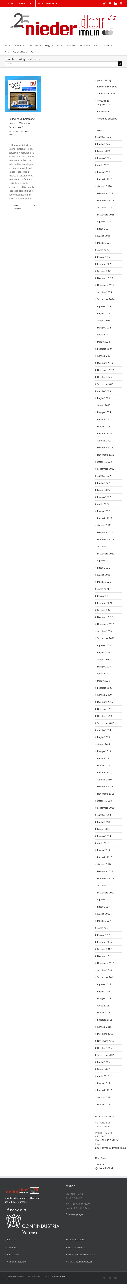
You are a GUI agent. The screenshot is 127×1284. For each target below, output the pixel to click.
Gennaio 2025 (104, 271)
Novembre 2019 (105, 708)
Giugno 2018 (103, 828)
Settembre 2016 (105, 977)
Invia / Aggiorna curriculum (81, 1254)
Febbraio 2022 (104, 518)
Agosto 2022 (104, 475)
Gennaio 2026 (104, 186)
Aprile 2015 (103, 1076)
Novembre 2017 (105, 878)
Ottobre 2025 (104, 207)
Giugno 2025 (103, 235)
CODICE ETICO (59, 1276)
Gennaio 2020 (104, 694)
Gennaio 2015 (104, 1097)
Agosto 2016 (104, 984)
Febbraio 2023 (104, 433)
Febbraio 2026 (104, 179)
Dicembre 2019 (105, 701)
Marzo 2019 (103, 765)
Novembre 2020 (105, 624)
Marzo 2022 (103, 511)
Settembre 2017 (105, 892)
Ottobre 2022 (104, 461)
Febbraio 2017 (104, 941)
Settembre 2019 (105, 723)
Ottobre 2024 (104, 292)
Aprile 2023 (103, 419)
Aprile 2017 (103, 927)
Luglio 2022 (103, 482)
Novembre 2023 (105, 370)
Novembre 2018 (105, 793)
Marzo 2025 (103, 257)
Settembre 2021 (105, 553)
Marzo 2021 (103, 595)
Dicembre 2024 (105, 278)
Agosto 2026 (104, 136)
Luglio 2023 (103, 398)
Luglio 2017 (103, 906)
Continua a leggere (16, 206)
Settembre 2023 (105, 384)
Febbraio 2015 (104, 1090)
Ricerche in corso (76, 1247)
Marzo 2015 (103, 1083)
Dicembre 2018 (105, 786)
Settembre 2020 (105, 638)
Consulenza (12, 1247)
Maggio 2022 (104, 497)
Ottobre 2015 (104, 1047)
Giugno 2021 (103, 574)
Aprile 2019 (103, 758)
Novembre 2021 (105, 539)
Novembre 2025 (105, 200)
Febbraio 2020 (104, 687)
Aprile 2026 (103, 165)
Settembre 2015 (105, 1054)
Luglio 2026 (103, 144)
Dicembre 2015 (105, 1033)
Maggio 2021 (104, 581)
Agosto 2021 (104, 560)
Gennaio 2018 (104, 864)
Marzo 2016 (103, 1012)
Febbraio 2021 (104, 602)
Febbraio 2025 (104, 263)
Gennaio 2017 (104, 949)
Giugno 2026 (103, 150)
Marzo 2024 (103, 341)
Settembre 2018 (105, 807)
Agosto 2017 (104, 899)
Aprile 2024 (103, 334)
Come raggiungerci (75, 1214)
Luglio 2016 (103, 991)
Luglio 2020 (103, 652)
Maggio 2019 (104, 751)
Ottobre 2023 (104, 376)
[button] (32, 52)
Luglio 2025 (103, 228)
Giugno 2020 (103, 659)
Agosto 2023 (104, 391)
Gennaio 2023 (104, 440)
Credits (7, 1279)
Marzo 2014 (103, 1104)
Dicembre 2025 (105, 193)
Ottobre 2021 (104, 546)
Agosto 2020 (104, 645)
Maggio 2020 (104, 666)
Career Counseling (106, 93)
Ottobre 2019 (104, 715)
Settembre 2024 (105, 299)
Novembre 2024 (105, 285)
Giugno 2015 (103, 1069)
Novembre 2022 (105, 454)
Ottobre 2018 (104, 800)
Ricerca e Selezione (107, 86)
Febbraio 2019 (104, 772)
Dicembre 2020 (105, 617)
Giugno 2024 (103, 320)
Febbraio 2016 (104, 1019)
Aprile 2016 (103, 1005)
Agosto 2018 (104, 814)
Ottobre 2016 (104, 970)
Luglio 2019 (103, 737)
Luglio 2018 (103, 821)
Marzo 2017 (103, 934)
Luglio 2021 (103, 567)
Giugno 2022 (103, 489)
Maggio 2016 (104, 998)
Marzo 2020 (103, 680)
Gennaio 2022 (104, 525)
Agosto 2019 (104, 730)
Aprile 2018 (103, 843)
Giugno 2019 (103, 744)
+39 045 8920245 (110, 1140)
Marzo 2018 (103, 850)
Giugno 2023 (103, 405)
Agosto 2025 (104, 221)
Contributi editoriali (107, 118)
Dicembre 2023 (105, 362)
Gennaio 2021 (104, 610)
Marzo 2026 (103, 172)
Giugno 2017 (103, 913)
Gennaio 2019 (104, 779)
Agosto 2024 (104, 306)
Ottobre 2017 (104, 885)
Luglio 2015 (103, 1062)
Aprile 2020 (103, 673)
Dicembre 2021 (105, 532)
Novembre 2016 (105, 963)
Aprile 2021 (103, 588)
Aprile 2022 (103, 504)
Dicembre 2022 (105, 447)
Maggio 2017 (104, 920)
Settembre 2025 (105, 214)
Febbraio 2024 (104, 348)
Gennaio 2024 (104, 355)
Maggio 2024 (104, 327)
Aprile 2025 (103, 249)
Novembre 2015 (105, 1040)
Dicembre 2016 (105, 956)
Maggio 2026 (104, 158)
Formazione (103, 111)
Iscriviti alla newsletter (80, 1261)
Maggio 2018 (104, 836)
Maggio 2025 (104, 242)
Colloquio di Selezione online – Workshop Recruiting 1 (22, 123)
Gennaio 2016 (104, 1026)
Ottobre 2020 (104, 631)
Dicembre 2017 (105, 871)
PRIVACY (48, 1276)
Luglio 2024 (103, 313)
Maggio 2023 (104, 412)
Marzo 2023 (103, 426)
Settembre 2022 (105, 468)
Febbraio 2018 (104, 857)
